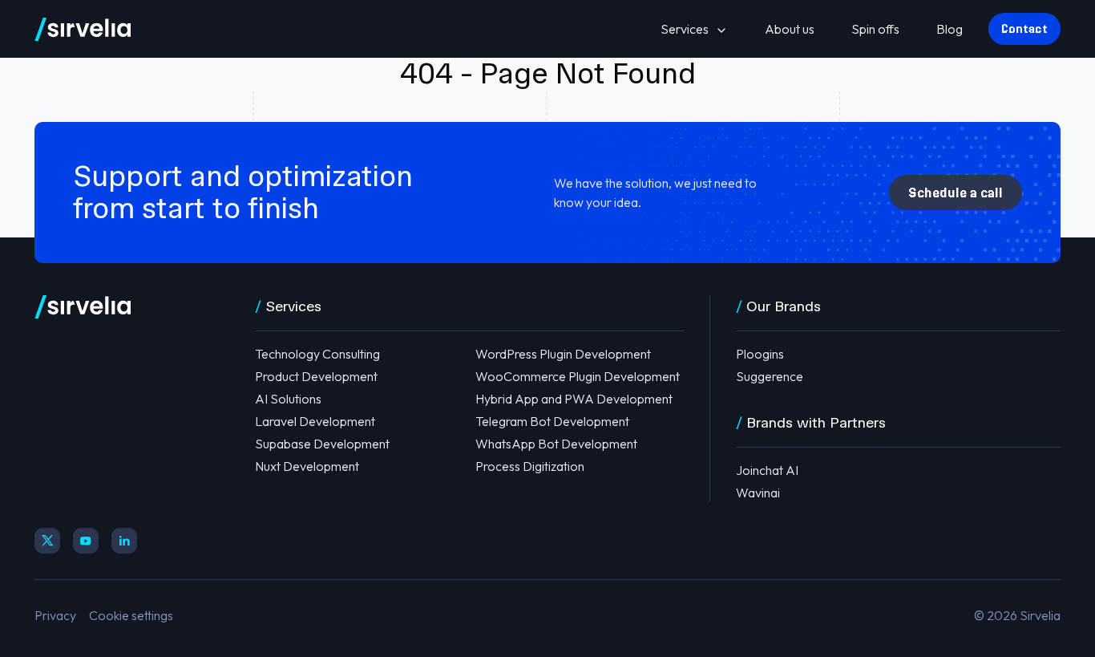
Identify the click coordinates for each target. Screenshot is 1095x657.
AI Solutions (288, 399)
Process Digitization (529, 466)
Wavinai (758, 493)
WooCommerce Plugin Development (577, 376)
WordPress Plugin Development (563, 354)
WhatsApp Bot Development (556, 444)
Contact (1024, 29)
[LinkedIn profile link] (124, 541)
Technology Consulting (317, 354)
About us (789, 29)
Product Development (316, 376)
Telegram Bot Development (552, 421)
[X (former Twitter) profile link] (47, 541)
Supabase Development (322, 444)
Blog (949, 29)
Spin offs (875, 29)
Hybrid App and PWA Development (574, 399)
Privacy (55, 615)
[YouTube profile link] (86, 541)
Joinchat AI (767, 470)
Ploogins (760, 354)
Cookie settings (131, 615)
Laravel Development (315, 421)
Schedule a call (955, 193)
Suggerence (769, 376)
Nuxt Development (307, 466)
